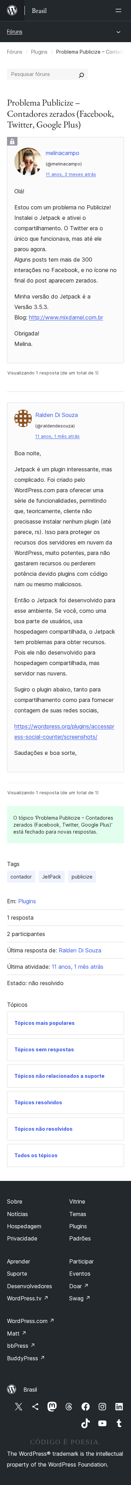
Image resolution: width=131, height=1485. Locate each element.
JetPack (51, 877)
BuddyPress (26, 1358)
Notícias (17, 1214)
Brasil (30, 1389)
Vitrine (77, 1201)
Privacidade (22, 1238)
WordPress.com (30, 1320)
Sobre (14, 1201)
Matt (17, 1333)
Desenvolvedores (29, 1286)
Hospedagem (24, 1226)
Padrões (80, 1238)
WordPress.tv (28, 1298)
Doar (79, 1286)
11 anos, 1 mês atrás (57, 436)
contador (21, 877)
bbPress (21, 1345)
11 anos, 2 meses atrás (71, 174)
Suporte (17, 1273)
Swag (79, 1298)
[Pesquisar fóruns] (81, 74)
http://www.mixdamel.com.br (66, 317)
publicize (82, 877)
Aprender (18, 1261)
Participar (81, 1261)
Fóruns (14, 31)
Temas (77, 1214)
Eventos (79, 1273)
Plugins (39, 52)
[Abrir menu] (120, 10)
